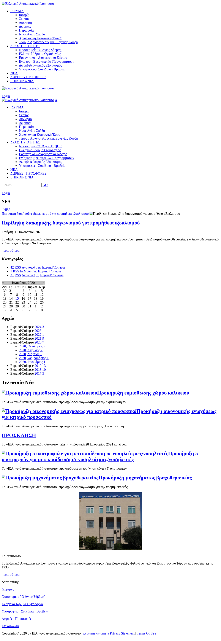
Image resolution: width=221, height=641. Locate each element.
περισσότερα (10, 250)
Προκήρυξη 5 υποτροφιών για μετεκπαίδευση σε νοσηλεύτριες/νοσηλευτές (100, 456)
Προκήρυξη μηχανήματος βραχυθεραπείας (145, 477)
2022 (39, 334)
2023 (39, 330)
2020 (39, 342)
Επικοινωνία (10, 626)
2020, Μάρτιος (30, 354)
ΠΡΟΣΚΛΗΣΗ (19, 435)
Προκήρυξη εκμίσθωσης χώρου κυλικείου (143, 393)
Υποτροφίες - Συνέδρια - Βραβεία (25, 611)
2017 (39, 373)
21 (12, 275)
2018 (40, 369)
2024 (39, 327)
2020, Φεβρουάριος (34, 358)
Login (6, 96)
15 (17, 298)
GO (45, 185)
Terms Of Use (146, 633)
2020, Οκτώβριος (32, 346)
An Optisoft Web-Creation (96, 633)
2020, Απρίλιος (31, 350)
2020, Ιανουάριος (32, 362)
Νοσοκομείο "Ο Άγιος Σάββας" (23, 596)
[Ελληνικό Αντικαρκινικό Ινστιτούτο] (28, 3)
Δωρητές (8, 589)
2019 (40, 365)
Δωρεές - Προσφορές (16, 618)
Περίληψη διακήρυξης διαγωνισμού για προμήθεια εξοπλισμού (45, 213)
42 (12, 267)
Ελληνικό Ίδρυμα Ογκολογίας (22, 604)
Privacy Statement (122, 633)
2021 (39, 338)
